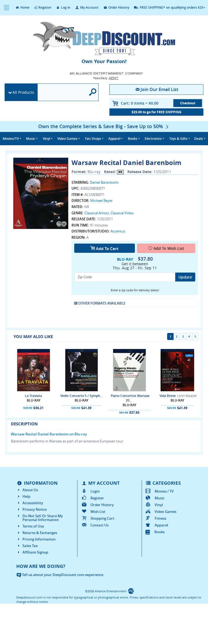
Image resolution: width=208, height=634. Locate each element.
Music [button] (30, 138)
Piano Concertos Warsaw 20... (130, 398)
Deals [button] (198, 138)
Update (185, 277)
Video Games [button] (67, 138)
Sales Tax (30, 546)
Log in (65, 7)
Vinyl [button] (46, 138)
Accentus (117, 231)
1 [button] (170, 336)
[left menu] (6, 7)
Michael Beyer (101, 200)
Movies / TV (164, 491)
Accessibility (32, 503)
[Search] (93, 92)
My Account (89, 7)
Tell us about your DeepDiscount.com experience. (62, 574)
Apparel (161, 525)
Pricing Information (39, 539)
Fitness (160, 518)
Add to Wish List (169, 248)
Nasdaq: (106, 78)
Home (25, 7)
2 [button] (176, 336)
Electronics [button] (153, 138)
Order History (118, 7)
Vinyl (159, 504)
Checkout (187, 103)
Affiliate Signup (35, 552)
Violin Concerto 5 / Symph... (81, 395)
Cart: (139, 103)
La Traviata (33, 395)
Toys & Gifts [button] (178, 138)
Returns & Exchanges (39, 533)
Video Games (165, 511)
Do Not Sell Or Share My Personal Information (42, 518)
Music (159, 498)
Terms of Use (33, 526)
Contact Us (99, 525)
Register (44, 7)
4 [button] (189, 336)
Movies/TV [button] (11, 138)
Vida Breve (168, 395)
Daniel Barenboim (104, 182)
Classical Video (122, 213)
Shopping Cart (102, 518)
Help (26, 496)
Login (94, 491)
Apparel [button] (114, 138)
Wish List (97, 511)
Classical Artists (96, 213)
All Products (23, 92)
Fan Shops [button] (93, 138)
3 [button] (183, 336)
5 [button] (195, 336)
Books (159, 531)
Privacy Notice (34, 509)
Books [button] (132, 138)
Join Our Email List (159, 89)
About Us (30, 490)
